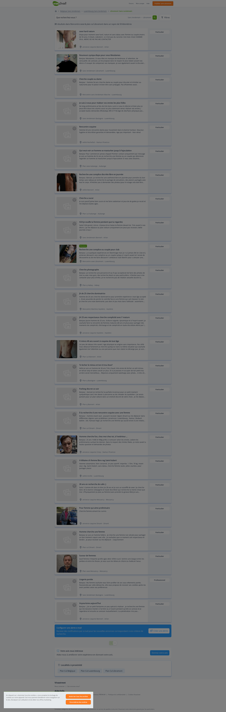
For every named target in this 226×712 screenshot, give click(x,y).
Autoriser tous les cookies (78, 696)
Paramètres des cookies (78, 702)
